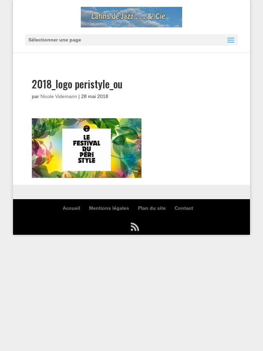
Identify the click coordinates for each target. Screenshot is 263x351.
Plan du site (152, 208)
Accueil (71, 208)
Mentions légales (109, 208)
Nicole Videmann (58, 96)
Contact (184, 208)
